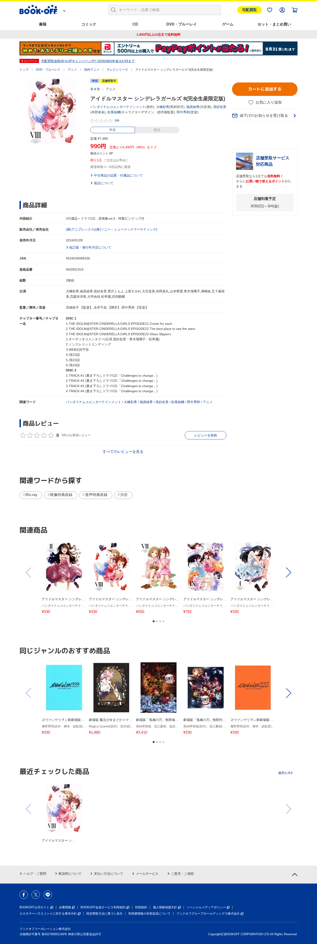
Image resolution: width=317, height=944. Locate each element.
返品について (103, 183)
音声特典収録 (96, 495)
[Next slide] (288, 572)
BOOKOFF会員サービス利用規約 (103, 907)
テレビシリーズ (117, 69)
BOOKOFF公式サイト (34, 907)
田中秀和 (183, 112)
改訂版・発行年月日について (90, 247)
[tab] (154, 621)
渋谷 (124, 495)
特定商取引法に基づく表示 (104, 913)
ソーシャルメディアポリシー (206, 907)
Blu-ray (31, 495)
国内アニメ (91, 69)
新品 (157, 130)
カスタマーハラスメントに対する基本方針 (48, 913)
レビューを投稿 (205, 435)
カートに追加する (264, 89)
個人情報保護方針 (165, 907)
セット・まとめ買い (274, 24)
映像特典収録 (61, 495)
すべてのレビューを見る (123, 452)
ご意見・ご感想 (182, 873)
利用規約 (141, 907)
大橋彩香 (162, 107)
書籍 (42, 24)
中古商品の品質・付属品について (118, 175)
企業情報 (65, 907)
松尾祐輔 (113, 112)
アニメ (72, 69)
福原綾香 (192, 107)
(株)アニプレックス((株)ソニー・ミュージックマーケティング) (111, 229)
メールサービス (147, 873)
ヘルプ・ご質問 (34, 873)
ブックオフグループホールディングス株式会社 (208, 913)
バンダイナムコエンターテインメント (118, 107)
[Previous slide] (28, 572)
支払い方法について (108, 873)
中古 (112, 130)
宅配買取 (249, 10)
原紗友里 (219, 107)
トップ (24, 69)
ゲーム (227, 24)
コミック (88, 24)
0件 (117, 120)
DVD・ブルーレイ (181, 24)
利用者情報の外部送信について (149, 913)
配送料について (70, 873)
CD (135, 24)
